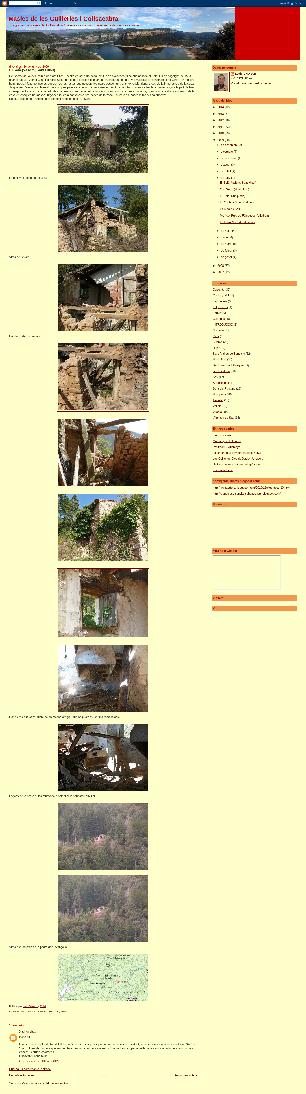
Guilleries (42, 1011)
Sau (215, 377)
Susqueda (219, 394)
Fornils (217, 313)
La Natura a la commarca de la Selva (237, 452)
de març (226, 243)
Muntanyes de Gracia (227, 441)
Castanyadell (221, 295)
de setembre (229, 158)
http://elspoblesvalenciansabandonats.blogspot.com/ (247, 493)
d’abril (225, 237)
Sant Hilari (53, 1011)
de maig (226, 230)
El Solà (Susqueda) (232, 196)
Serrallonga (220, 382)
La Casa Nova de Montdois (237, 222)
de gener (227, 257)
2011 (221, 126)
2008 (221, 265)
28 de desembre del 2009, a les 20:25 (39, 1061)
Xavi (22, 1031)
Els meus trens (223, 470)
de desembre (230, 145)
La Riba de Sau (230, 209)
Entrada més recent (22, 1075)
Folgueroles (220, 307)
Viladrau (218, 412)
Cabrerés (218, 289)
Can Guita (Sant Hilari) (234, 189)
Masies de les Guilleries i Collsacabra (63, 18)
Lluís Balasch (245, 74)
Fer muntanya (222, 435)
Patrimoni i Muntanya (226, 447)
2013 (221, 113)
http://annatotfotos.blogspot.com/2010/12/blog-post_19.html (251, 487)
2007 (221, 272)
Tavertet (218, 400)
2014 (221, 107)
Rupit (216, 348)
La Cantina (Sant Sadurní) (237, 202)
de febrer (227, 250)
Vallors (64, 1011)
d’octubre (227, 151)
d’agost (226, 164)
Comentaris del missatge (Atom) (50, 1083)
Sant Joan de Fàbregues (229, 365)
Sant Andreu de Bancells (229, 353)
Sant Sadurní (221, 371)
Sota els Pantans (224, 388)
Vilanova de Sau (223, 417)
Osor (216, 336)
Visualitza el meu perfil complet (251, 83)
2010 (221, 133)
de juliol (226, 171)
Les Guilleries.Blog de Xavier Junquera (238, 458)
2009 (221, 140)
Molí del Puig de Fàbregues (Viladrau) (244, 215)
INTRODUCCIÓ (223, 324)
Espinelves (220, 301)
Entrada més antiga (184, 1075)
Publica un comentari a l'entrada (30, 1069)
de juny (226, 177)
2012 (221, 120)
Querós (217, 342)
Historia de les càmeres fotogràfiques (237, 464)
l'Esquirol (218, 330)
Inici (103, 1075)
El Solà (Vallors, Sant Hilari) (238, 182)
